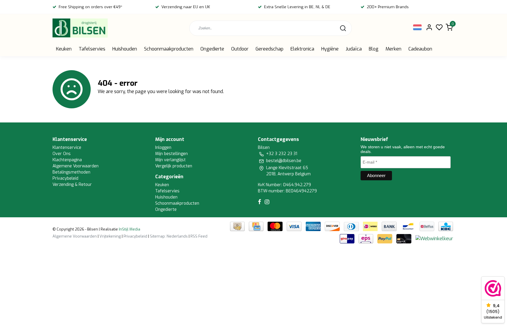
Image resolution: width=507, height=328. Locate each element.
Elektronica (302, 49)
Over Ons (62, 154)
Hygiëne (330, 49)
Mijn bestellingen (171, 154)
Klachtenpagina (67, 160)
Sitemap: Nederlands (169, 236)
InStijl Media (129, 229)
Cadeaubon (420, 49)
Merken (393, 49)
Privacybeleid (65, 178)
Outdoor (240, 49)
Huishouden (124, 49)
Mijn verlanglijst (170, 160)
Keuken (64, 49)
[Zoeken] (342, 28)
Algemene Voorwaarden (76, 166)
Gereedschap (269, 49)
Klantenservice (67, 147)
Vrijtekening (110, 236)
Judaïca (354, 49)
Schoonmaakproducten (168, 49)
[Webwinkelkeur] (434, 239)
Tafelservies (92, 49)
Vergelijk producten (173, 166)
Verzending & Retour (72, 184)
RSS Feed (198, 236)
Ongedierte (212, 49)
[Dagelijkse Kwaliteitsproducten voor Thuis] (80, 28)
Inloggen (163, 147)
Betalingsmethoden (71, 172)
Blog (373, 49)
